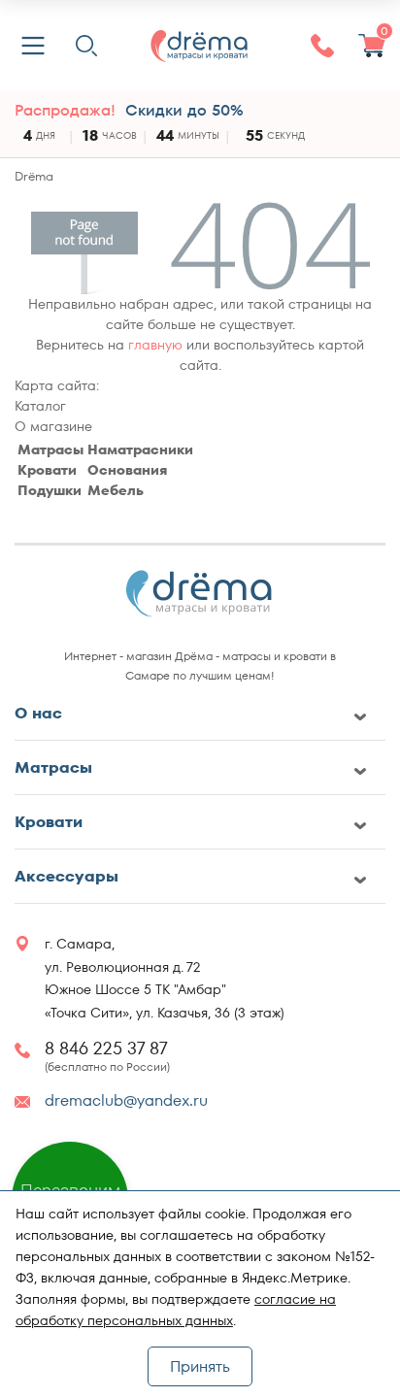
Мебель (115, 490)
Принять (200, 1366)
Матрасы (50, 449)
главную (155, 344)
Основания (127, 470)
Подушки (49, 490)
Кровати (47, 470)
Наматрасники (140, 449)
